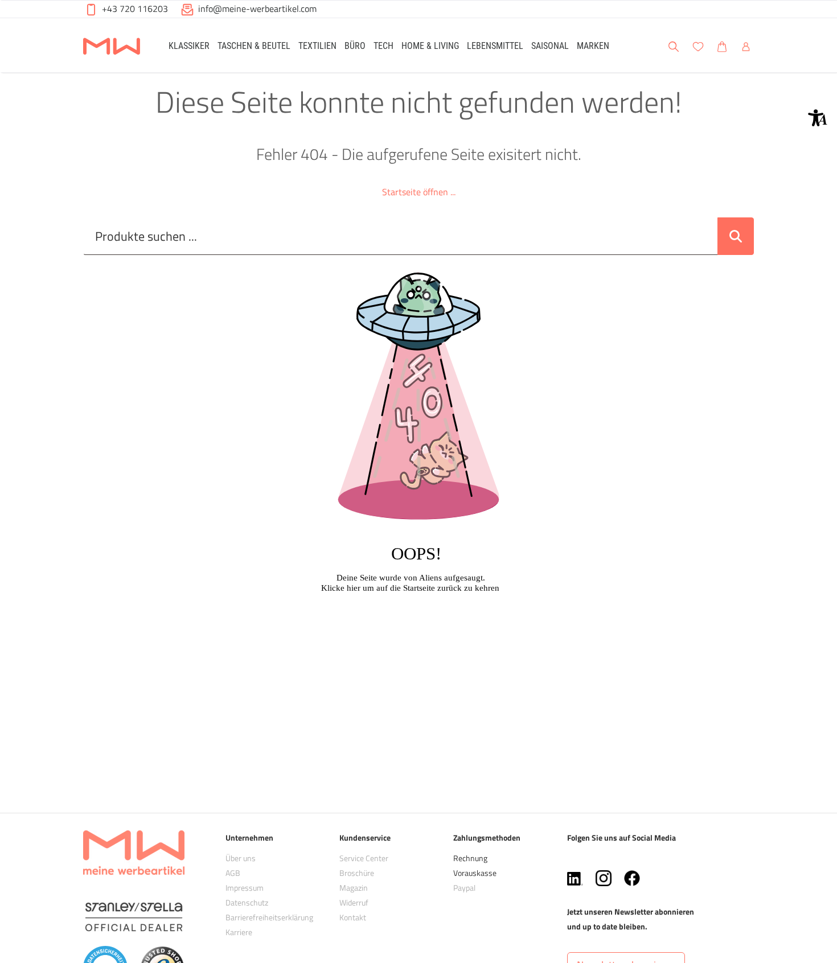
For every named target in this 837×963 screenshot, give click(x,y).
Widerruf (353, 902)
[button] (817, 117)
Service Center (363, 858)
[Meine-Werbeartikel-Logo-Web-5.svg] (111, 47)
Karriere (238, 932)
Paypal (464, 888)
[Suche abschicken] (735, 236)
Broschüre (356, 873)
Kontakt (352, 917)
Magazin (353, 888)
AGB (232, 873)
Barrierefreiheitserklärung (269, 917)
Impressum (244, 888)
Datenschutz (246, 902)
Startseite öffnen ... (419, 192)
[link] (189, 45)
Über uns (240, 858)
